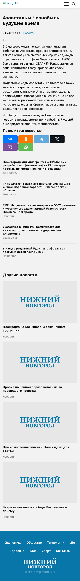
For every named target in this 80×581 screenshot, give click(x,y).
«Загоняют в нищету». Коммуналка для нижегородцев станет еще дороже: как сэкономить (32, 230)
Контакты (63, 551)
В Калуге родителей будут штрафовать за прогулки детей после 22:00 (34, 250)
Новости (28, 33)
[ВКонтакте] (10, 139)
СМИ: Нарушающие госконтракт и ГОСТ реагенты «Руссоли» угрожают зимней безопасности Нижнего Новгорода (39, 208)
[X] (57, 139)
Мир (33, 551)
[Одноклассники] (25, 139)
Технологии (10, 173)
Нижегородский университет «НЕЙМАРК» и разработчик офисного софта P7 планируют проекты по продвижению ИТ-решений (35, 165)
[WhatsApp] (25, 147)
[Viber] (10, 147)
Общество (9, 256)
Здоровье (17, 551)
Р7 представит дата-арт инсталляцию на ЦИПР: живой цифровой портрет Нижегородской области (37, 187)
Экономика (10, 237)
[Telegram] (41, 139)
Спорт (46, 551)
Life (72, 543)
